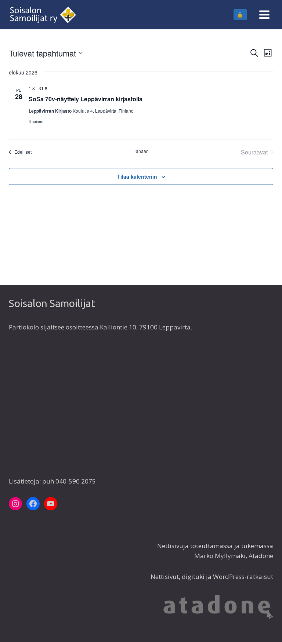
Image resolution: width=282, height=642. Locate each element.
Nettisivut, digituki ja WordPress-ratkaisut (212, 576)
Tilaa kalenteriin (137, 176)
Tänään (141, 151)
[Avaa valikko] (264, 14)
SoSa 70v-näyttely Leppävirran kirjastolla (85, 99)
